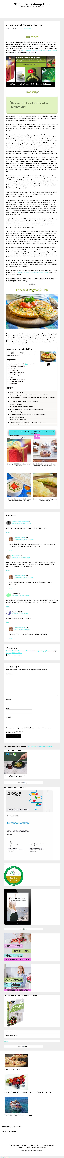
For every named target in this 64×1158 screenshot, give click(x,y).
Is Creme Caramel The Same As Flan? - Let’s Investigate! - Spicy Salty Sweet (30, 651)
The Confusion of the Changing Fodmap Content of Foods (28, 1092)
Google (6, 1041)
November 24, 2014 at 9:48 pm (21, 557)
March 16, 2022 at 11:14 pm (20, 613)
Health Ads (20, 782)
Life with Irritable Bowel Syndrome (19, 1115)
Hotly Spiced (15, 555)
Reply (8, 532)
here (26, 364)
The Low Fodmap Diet (32, 4)
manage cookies (5, 1157)
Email (8, 708)
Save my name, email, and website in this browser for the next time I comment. (29, 728)
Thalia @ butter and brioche (20, 521)
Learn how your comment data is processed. (40, 746)
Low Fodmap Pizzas (12, 1069)
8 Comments (27, 28)
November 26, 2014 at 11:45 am (24, 539)
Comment (9, 674)
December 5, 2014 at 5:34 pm (20, 595)
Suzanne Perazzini (20, 537)
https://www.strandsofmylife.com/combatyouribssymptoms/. (40, 50)
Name (8, 700)
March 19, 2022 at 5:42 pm (22, 629)
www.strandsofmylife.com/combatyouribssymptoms (33, 272)
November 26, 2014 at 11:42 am (24, 577)
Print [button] (48, 365)
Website (8, 717)
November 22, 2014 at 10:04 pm (21, 524)
